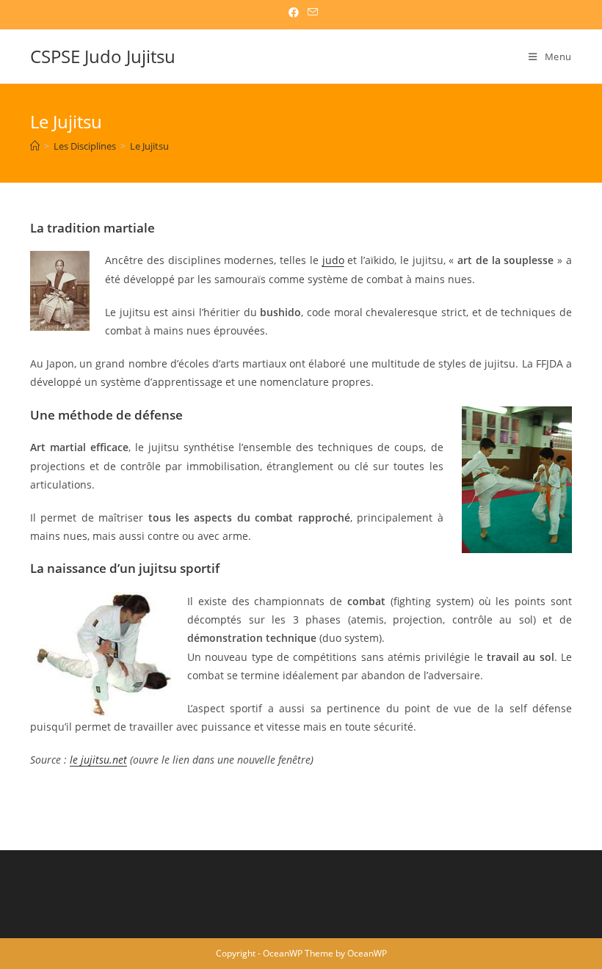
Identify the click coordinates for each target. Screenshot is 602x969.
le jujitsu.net (98, 760)
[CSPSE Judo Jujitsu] (35, 146)
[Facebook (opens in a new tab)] (293, 12)
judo (333, 260)
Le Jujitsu (149, 146)
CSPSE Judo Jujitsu (102, 56)
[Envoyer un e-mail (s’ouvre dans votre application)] (310, 12)
